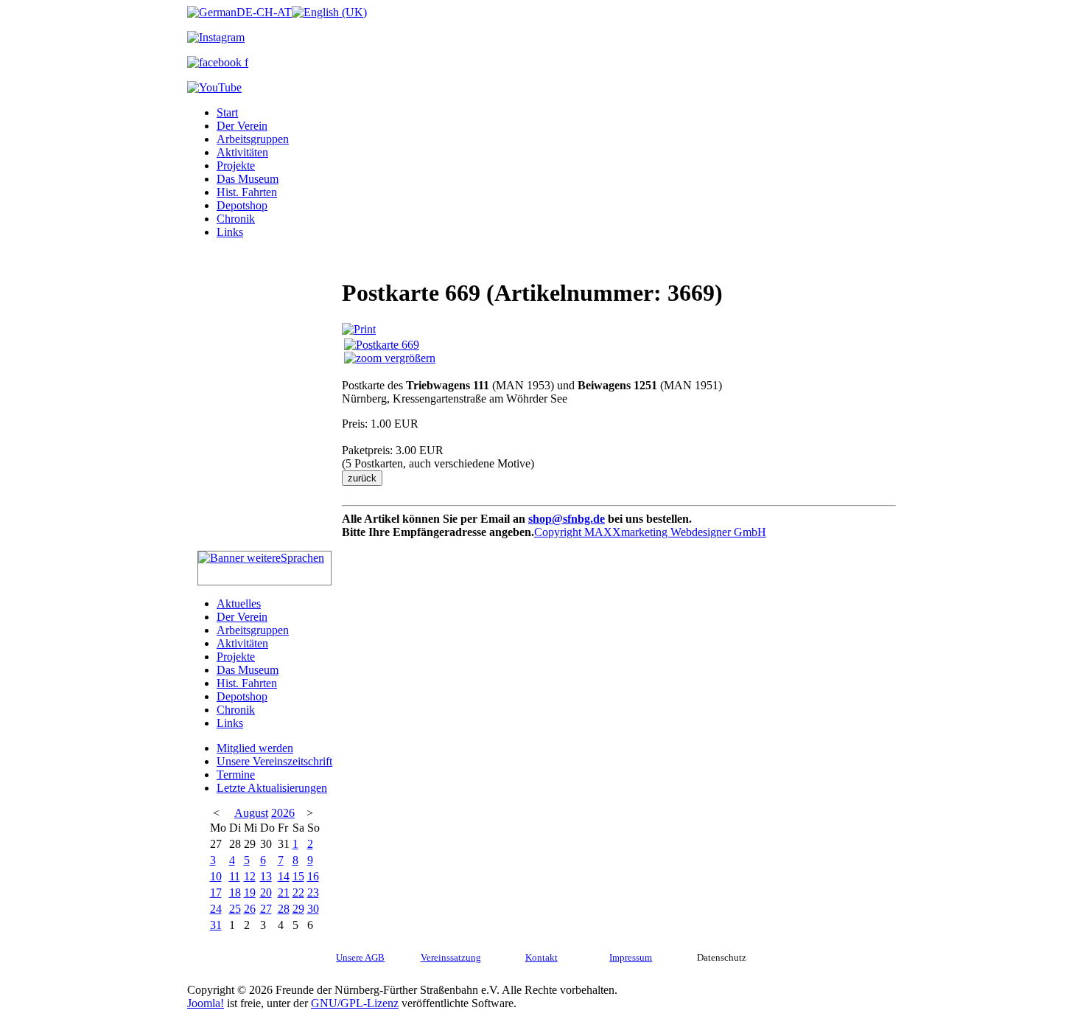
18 (235, 892)
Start (227, 112)
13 (266, 876)
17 (216, 892)
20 (266, 892)
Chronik (236, 218)
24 (216, 908)
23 (313, 892)
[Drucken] (359, 329)
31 (216, 925)
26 (250, 908)
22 (298, 892)
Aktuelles (239, 603)
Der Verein (242, 125)
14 (284, 876)
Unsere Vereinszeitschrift (274, 761)
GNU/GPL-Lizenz (355, 1003)
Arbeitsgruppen (253, 139)
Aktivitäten (242, 152)
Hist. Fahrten (247, 192)
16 (313, 876)
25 (235, 908)
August (251, 813)
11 (234, 876)
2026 (283, 813)
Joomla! (205, 1003)
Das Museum (247, 179)
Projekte (236, 165)
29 (298, 908)
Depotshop (242, 205)
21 (284, 892)
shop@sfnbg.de (566, 518)
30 (313, 908)
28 (284, 908)
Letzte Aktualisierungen (272, 788)
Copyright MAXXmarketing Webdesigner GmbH (650, 532)
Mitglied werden (255, 748)
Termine (236, 774)
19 (250, 892)
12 (250, 876)
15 (298, 876)
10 (216, 876)
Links (230, 232)
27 (266, 908)
